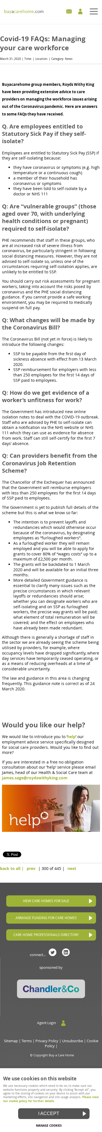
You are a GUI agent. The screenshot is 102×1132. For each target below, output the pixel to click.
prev (31, 868)
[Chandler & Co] (51, 996)
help (71, 737)
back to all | (12, 868)
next (71, 868)
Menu (51, 12)
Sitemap (11, 1041)
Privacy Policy (46, 1041)
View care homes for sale (46, 901)
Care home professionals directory (46, 935)
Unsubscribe (72, 1041)
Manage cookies (49, 1125)
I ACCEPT (48, 1113)
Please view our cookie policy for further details (51, 1099)
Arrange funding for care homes (46, 918)
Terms (27, 1041)
